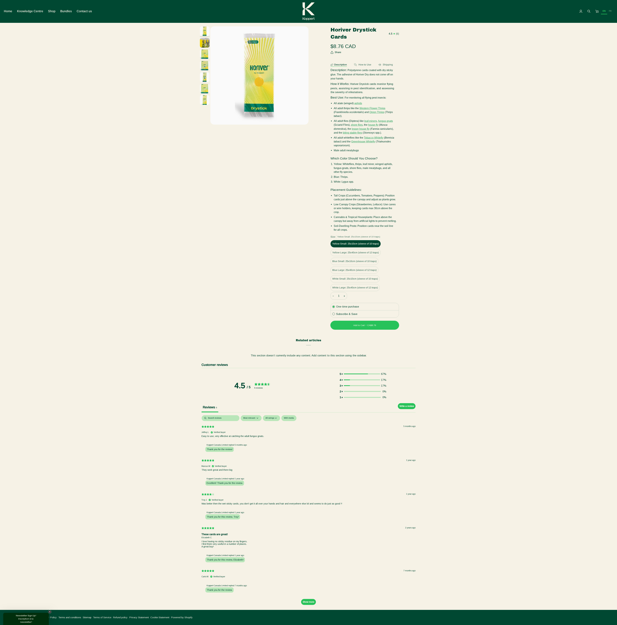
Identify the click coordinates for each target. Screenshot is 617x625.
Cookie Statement (159, 617)
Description (340, 64)
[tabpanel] (308, 511)
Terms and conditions (69, 617)
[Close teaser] (49, 611)
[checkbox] (288, 418)
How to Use (364, 64)
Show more (308, 602)
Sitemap (87, 617)
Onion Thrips (376, 112)
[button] (30, 11)
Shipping (387, 64)
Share (338, 52)
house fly (373, 124)
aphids (358, 103)
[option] (610, 11)
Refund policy (120, 617)
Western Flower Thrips (372, 108)
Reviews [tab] (210, 407)
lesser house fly (361, 128)
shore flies (357, 124)
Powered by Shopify (182, 617)
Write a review (406, 406)
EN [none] (604, 10)
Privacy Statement (139, 617)
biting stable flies (352, 132)
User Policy (50, 617)
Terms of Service (102, 617)
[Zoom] (259, 75)
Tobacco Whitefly (373, 137)
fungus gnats (385, 120)
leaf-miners (370, 120)
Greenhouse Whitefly (363, 141)
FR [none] (610, 10)
